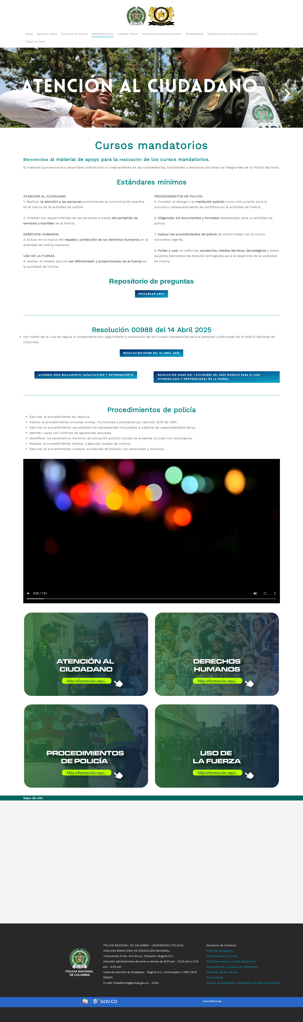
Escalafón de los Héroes (222, 972)
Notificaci (212, 956)
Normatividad (194, 34)
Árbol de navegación (219, 950)
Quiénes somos (47, 34)
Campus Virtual (127, 34)
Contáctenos (214, 977)
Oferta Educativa (102, 34)
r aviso (233, 956)
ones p (223, 956)
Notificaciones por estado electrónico (231, 961)
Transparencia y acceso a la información (232, 966)
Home (29, 34)
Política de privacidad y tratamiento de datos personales (243, 982)
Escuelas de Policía (74, 34)
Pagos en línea (35, 41)
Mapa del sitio (33, 798)
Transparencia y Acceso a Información (232, 34)
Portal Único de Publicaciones (162, 34)
